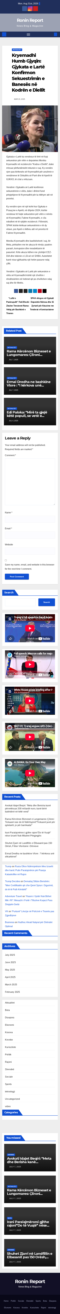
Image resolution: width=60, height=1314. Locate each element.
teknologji (10, 1091)
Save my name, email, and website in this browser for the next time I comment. (29, 566)
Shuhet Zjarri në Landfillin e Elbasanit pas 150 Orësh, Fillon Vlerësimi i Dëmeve (29, 1257)
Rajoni (8, 1062)
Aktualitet (17, 49)
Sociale (9, 1077)
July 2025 (10, 955)
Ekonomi (9, 1025)
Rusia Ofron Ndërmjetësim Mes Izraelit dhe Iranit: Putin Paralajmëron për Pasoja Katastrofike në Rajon (29, 870)
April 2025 (10, 977)
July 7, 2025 (15, 1167)
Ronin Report (30, 20)
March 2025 (11, 984)
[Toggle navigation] (28, 34)
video (8, 1106)
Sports (8, 1084)
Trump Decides (12, 881)
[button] (51, 34)
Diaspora (9, 1017)
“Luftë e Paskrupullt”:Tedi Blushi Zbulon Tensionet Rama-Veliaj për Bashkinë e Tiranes (17, 305)
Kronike (9, 1040)
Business (9, 922)
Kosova (9, 1032)
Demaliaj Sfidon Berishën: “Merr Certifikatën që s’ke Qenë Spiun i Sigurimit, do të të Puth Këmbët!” (29, 885)
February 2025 (12, 992)
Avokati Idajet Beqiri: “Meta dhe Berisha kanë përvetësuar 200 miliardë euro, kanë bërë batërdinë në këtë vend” (28, 808)
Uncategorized (12, 1099)
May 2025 (10, 970)
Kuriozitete (10, 1047)
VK (6, 911)
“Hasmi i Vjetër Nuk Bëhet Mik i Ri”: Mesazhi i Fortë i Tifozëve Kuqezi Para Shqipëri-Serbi (28, 900)
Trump (8, 866)
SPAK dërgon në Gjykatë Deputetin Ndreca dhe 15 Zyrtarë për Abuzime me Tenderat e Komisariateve (42, 304)
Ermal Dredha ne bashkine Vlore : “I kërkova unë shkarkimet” (29, 385)
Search (9, 592)
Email (8, 528)
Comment (10, 455)
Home (6, 1301)
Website (9, 544)
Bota (7, 1010)
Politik (8, 1054)
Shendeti (9, 1069)
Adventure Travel (13, 896)
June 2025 (10, 962)
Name (8, 512)
